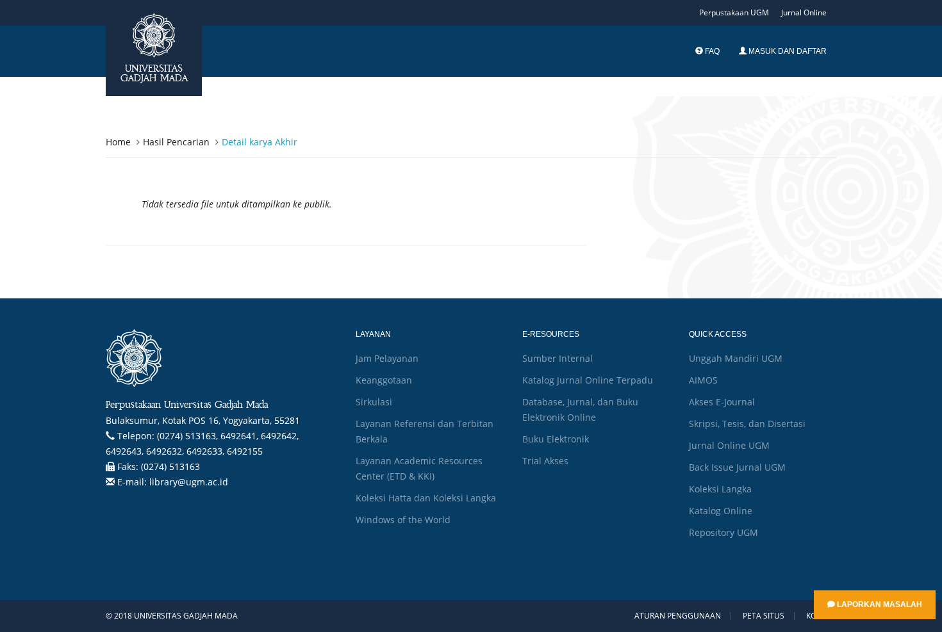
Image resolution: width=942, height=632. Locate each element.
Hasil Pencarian (176, 142)
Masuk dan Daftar (787, 51)
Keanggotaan (384, 380)
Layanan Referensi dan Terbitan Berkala (424, 431)
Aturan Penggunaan (677, 616)
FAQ (711, 51)
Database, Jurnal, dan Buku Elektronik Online (580, 409)
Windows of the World (403, 520)
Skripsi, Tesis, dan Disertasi (747, 423)
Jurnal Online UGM (729, 445)
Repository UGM (723, 532)
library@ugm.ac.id (188, 482)
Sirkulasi (374, 402)
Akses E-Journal (722, 402)
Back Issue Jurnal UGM (737, 467)
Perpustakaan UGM (734, 12)
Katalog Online (720, 511)
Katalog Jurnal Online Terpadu (587, 380)
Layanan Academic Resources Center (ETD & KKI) (419, 468)
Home (118, 142)
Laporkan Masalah (878, 604)
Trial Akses (545, 461)
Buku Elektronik (555, 439)
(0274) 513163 (170, 466)
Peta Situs (763, 616)
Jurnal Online (804, 12)
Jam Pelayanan (387, 358)
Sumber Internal (557, 358)
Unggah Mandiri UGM (735, 358)
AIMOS (703, 380)
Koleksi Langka (720, 489)
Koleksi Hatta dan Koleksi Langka (426, 498)
